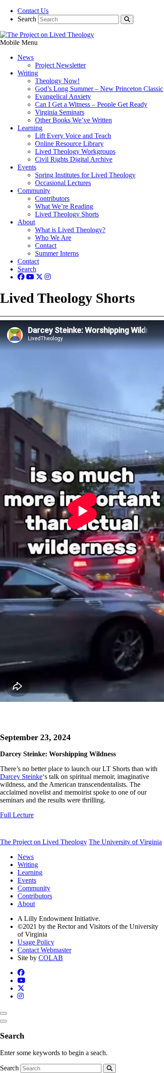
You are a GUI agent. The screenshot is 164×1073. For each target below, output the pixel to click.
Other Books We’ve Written (73, 120)
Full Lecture (17, 815)
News (25, 57)
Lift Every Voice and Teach (73, 135)
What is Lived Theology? (70, 230)
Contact (45, 245)
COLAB (50, 957)
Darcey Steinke (21, 776)
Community (33, 190)
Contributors (52, 198)
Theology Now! (57, 81)
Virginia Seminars (59, 112)
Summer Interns (57, 253)
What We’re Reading (64, 206)
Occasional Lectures (63, 182)
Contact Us (33, 10)
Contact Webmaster (44, 950)
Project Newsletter (60, 65)
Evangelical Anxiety (63, 96)
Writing (27, 73)
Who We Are (53, 237)
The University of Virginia (125, 842)
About (26, 222)
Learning (29, 128)
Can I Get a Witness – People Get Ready (91, 104)
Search (26, 19)
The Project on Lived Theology (43, 842)
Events (26, 167)
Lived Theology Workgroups (75, 151)
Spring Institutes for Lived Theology (85, 175)
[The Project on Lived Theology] (47, 34)
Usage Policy (35, 942)
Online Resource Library (69, 143)
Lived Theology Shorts (67, 214)
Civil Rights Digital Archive (73, 159)
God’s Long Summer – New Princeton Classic (99, 88)
